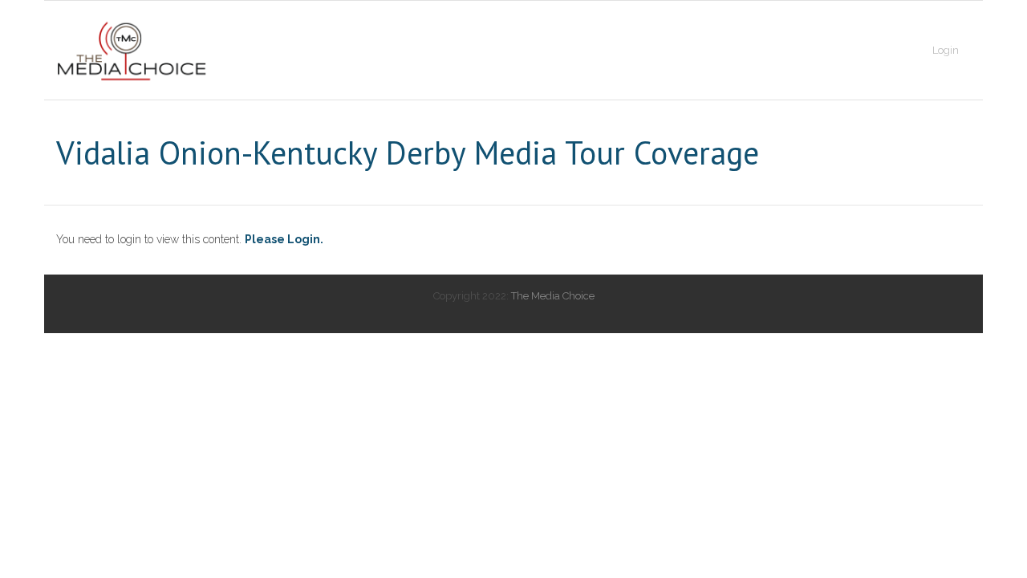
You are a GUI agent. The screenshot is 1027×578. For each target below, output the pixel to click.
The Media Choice (553, 296)
